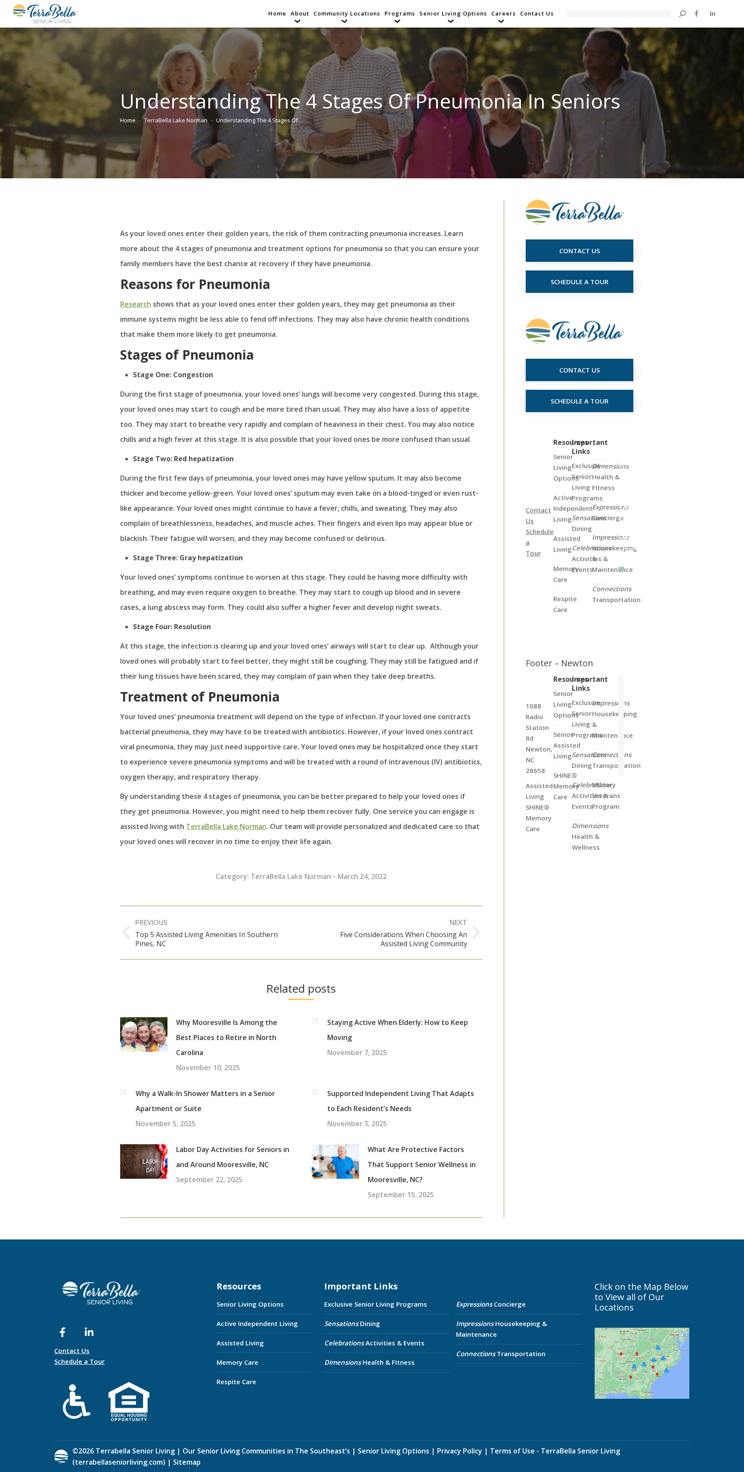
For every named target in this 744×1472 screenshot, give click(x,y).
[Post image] (143, 1034)
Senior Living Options (250, 1304)
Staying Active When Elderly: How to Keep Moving (397, 1030)
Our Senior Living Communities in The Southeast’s (266, 1451)
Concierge (610, 512)
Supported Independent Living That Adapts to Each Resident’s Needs (400, 1101)
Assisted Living (240, 1342)
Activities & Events (374, 1342)
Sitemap (186, 1462)
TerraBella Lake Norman (226, 826)
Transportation (616, 594)
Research (135, 304)
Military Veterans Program (606, 795)
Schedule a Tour (79, 1361)
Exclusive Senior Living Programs (587, 481)
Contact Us (72, 1350)
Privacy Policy (459, 1451)
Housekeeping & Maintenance (501, 1328)
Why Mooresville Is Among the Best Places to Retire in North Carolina (226, 1037)
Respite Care (236, 1381)
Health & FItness (610, 477)
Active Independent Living (257, 1323)
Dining (589, 523)
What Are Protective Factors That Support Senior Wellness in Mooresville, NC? (422, 1164)
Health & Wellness (590, 836)
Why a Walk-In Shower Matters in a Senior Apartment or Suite (205, 1101)
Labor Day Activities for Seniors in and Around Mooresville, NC (232, 1157)
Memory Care (237, 1362)
